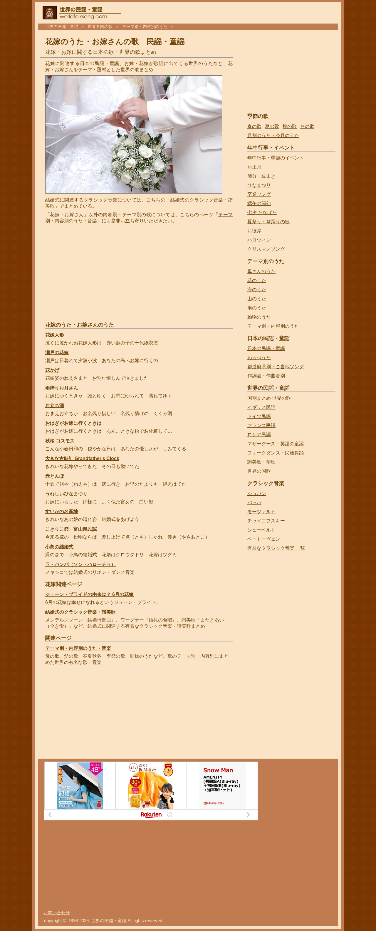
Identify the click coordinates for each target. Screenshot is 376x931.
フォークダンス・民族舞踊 (275, 452)
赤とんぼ (54, 476)
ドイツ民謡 (259, 416)
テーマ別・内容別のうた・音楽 (78, 648)
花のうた (256, 280)
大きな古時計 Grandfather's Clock (82, 458)
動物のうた (259, 316)
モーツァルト (261, 511)
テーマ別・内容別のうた (144, 26)
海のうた (256, 289)
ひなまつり (259, 185)
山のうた (256, 298)
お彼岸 (254, 230)
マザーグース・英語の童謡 (275, 443)
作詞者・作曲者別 (266, 375)
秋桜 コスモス (60, 440)
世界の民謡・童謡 (61, 26)
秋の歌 (290, 126)
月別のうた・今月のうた (273, 135)
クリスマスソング (266, 249)
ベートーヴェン (263, 539)
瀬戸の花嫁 (57, 352)
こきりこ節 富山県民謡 (71, 529)
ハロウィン (259, 239)
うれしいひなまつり (66, 493)
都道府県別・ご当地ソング (275, 366)
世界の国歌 (259, 471)
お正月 (254, 166)
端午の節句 (259, 203)
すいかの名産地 (61, 511)
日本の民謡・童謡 (266, 348)
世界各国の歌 (100, 26)
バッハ (254, 502)
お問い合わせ (56, 912)
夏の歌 (272, 126)
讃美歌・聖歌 (261, 461)
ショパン (256, 493)
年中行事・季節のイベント (275, 157)
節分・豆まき (261, 176)
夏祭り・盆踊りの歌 (268, 221)
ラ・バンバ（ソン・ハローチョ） (80, 564)
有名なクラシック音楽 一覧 (276, 548)
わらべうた (259, 357)
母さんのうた (261, 271)
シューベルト (261, 529)
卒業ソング (259, 194)
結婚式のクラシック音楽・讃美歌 (80, 611)
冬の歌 (307, 126)
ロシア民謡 (259, 434)
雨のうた (256, 307)
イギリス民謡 (261, 407)
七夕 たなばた (262, 212)
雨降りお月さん (61, 387)
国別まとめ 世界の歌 (269, 398)
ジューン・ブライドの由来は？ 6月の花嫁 (89, 594)
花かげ (52, 370)
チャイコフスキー (266, 520)
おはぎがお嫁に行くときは (73, 423)
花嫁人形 (54, 334)
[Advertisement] (94, 272)
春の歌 (254, 126)
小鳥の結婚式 (59, 546)
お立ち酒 (54, 405)
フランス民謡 (261, 425)
